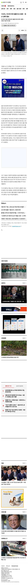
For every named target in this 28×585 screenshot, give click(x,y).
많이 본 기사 (8, 386)
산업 (14, 8)
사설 (2, 463)
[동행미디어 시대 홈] (5, 2)
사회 (27, 8)
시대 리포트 (4, 261)
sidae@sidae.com (16, 226)
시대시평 (3, 512)
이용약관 (2, 566)
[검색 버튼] (23, 2)
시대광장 (3, 338)
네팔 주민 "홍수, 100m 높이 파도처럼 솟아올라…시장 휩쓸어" (14, 207)
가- (19, 30)
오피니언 (3, 8)
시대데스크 (4, 538)
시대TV (3, 283)
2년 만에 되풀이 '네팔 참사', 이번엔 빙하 (11, 210)
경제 (11, 8)
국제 (23, 8)
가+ (26, 30)
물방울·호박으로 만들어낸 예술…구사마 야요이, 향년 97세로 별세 (14, 213)
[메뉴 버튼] (26, 2)
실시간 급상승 (19, 386)
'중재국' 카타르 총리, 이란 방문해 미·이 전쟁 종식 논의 (14, 219)
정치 (8, 8)
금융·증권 (19, 8)
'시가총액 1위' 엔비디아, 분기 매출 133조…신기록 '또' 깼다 (14, 216)
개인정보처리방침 (14, 566)
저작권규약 (8, 566)
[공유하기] (21, 2)
